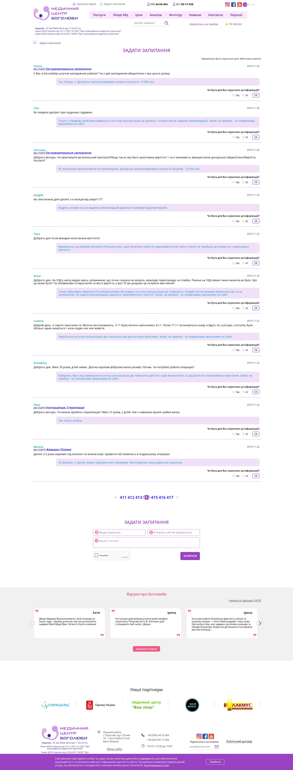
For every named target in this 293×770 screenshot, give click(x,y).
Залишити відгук (86, 4)
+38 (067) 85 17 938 (158, 739)
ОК (256, 95)
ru (249, 4)
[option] (69, 623)
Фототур (175, 14)
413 (138, 497)
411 (123, 497)
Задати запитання (114, 4)
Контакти (215, 14)
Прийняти (215, 762)
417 (169, 497)
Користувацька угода (156, 765)
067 (184, 4)
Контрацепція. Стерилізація (65, 407)
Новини (195, 14)
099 (159, 4)
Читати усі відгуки (245, 600)
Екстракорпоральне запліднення (68, 69)
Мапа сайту (114, 749)
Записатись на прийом (203, 24)
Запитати (190, 556)
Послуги (99, 14)
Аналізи (156, 14)
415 (154, 497)
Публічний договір (239, 741)
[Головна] (34, 41)
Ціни (139, 14)
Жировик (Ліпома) (58, 449)
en (253, 4)
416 (162, 497)
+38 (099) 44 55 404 (158, 735)
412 (131, 497)
